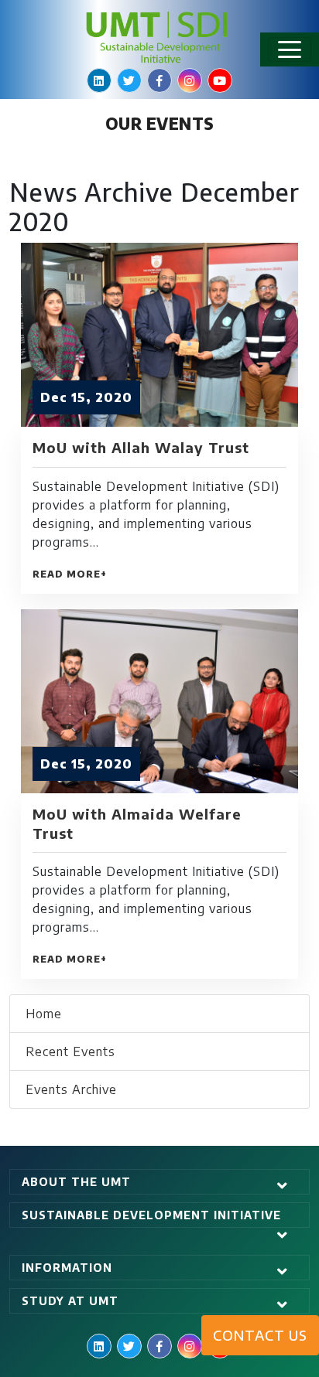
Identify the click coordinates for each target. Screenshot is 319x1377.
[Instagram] (189, 80)
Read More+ (70, 574)
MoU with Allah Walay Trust (141, 447)
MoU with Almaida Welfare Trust (137, 823)
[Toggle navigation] (289, 49)
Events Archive (71, 1089)
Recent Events (70, 1051)
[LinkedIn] (99, 80)
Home (44, 1013)
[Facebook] (159, 80)
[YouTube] (220, 80)
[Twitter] (129, 80)
